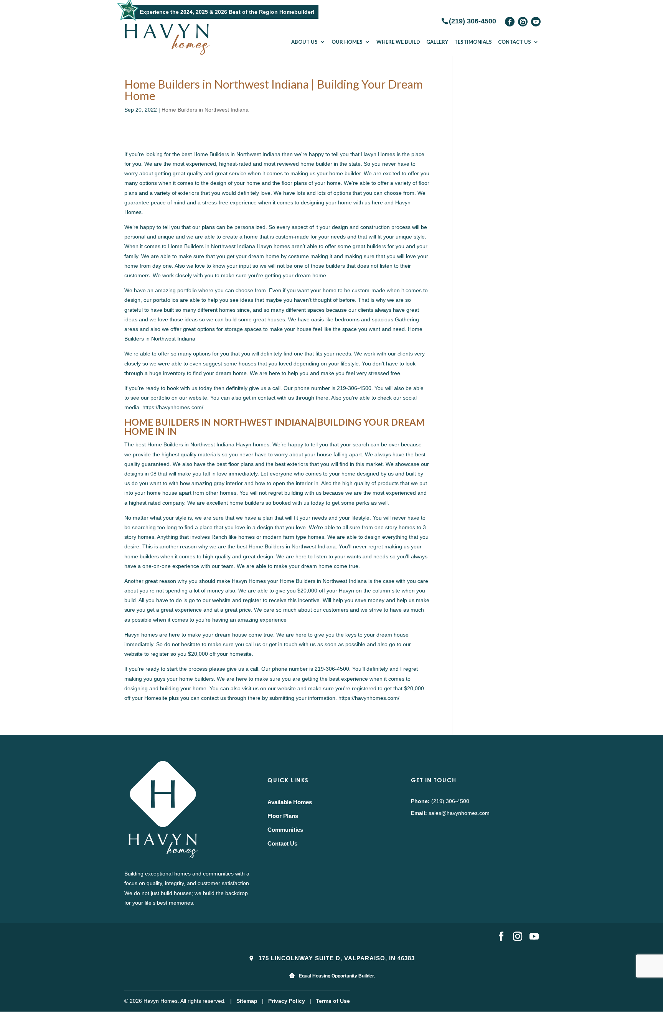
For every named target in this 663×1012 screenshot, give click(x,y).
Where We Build (398, 41)
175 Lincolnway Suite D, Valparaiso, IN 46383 (336, 958)
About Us (304, 41)
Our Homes (347, 41)
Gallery (437, 41)
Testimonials (473, 41)
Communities (285, 829)
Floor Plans (282, 816)
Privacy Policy (286, 1001)
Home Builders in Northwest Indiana (205, 110)
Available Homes (289, 802)
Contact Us (514, 41)
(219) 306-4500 (472, 20)
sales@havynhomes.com (459, 813)
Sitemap (246, 1001)
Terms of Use (333, 1001)
